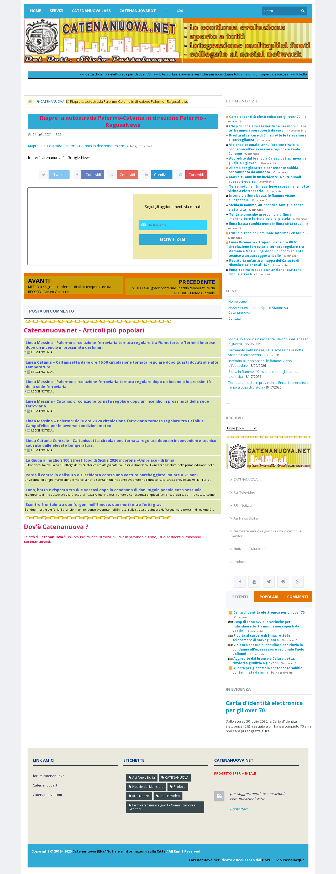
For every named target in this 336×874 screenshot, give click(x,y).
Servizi (56, 10)
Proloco (240, 561)
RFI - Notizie (243, 505)
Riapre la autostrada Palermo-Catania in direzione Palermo (78, 145)
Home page (237, 301)
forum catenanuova (49, 775)
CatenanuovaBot (137, 10)
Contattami (239, 808)
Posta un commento (51, 311)
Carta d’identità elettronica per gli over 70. (105, 74)
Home (35, 10)
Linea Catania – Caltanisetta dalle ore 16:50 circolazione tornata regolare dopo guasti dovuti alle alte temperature (122, 364)
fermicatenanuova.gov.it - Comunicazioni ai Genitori (162, 807)
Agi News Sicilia (246, 518)
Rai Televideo (244, 492)
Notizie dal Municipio (250, 548)
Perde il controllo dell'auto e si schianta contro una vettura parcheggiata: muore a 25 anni (112, 474)
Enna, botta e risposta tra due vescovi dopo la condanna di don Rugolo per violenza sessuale (114, 489)
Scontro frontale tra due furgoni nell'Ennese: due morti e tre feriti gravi (94, 504)
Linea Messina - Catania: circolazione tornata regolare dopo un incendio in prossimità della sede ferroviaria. (117, 403)
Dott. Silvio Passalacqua (283, 859)
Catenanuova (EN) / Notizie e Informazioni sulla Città (119, 851)
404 (179, 10)
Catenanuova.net (204, 859)
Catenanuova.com (47, 794)
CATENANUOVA (246, 479)
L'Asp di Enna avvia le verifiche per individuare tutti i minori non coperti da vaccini (210, 74)
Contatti (234, 318)
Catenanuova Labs (91, 10)
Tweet (58, 174)
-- (166, 10)
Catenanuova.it (45, 785)
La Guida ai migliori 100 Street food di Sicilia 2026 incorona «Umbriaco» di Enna (100, 460)
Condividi (93, 174)
